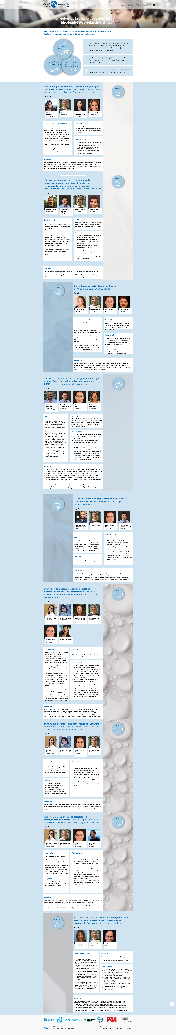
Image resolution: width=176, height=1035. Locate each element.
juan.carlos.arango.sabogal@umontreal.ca (61, 1028)
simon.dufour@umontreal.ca (57, 1027)
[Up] (172, 1004)
